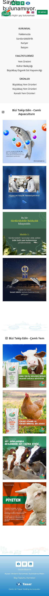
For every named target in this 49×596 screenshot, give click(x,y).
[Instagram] (18, 3)
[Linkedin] (22, 3)
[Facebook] (13, 3)
